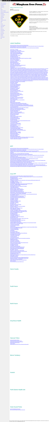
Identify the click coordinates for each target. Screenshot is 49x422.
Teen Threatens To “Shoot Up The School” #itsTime (16, 97)
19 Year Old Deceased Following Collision (15, 209)
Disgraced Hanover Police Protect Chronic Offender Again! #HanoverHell (19, 344)
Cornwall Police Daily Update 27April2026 (15, 55)
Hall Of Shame (2, 5)
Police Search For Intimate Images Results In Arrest (16, 91)
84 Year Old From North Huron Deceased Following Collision (17, 197)
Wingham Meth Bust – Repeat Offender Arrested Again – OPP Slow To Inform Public (20, 192)
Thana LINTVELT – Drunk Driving (14, 215)
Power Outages (2, 17)
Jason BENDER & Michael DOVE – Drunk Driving (16, 178)
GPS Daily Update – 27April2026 (14, 49)
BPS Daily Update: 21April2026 (14, 135)
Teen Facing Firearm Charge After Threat (15, 84)
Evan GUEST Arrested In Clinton (14, 244)
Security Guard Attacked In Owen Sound (15, 90)
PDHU (1, 38)
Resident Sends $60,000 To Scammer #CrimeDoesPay (17, 248)
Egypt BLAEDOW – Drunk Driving (14, 198)
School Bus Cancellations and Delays (5, 12)
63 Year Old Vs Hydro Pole (13, 236)
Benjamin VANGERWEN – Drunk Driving (15, 208)
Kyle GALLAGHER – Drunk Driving (14, 255)
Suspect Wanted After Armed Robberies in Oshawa (16, 127)
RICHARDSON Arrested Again (14, 239)
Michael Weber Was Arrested (13, 177)
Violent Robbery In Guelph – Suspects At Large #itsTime (17, 51)
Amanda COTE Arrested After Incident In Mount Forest (17, 191)
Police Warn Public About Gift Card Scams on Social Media (17, 81)
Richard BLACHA (12, 230)
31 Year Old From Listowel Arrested (14, 224)
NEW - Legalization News (3, 4)
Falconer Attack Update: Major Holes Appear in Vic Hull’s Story (18, 157)
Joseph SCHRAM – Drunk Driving (14, 187)
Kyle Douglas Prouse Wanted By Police (15, 110)
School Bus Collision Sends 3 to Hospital (15, 185)
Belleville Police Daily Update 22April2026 (15, 102)
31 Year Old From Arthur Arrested (14, 229)
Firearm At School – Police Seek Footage (15, 123)
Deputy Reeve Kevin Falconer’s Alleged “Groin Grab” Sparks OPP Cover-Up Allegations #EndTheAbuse (23, 166)
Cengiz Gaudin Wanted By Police (14, 106)
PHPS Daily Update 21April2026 (14, 133)
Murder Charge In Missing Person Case (15, 87)
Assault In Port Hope (12, 115)
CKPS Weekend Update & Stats (14, 56)
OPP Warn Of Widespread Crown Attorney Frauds (16, 190)
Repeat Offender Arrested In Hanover (15, 95)
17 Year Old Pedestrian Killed (13, 122)
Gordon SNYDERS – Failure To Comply (15, 234)
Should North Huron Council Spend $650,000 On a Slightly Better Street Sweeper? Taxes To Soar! (22, 161)
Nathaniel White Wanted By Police (14, 62)
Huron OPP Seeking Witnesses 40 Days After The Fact (17, 196)
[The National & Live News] (10, 0)
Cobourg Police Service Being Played (14, 134)
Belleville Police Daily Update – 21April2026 (15, 132)
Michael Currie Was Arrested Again (14, 113)
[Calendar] (6, 0)
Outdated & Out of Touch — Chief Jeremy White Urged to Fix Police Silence (19, 153)
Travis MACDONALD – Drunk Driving (14, 182)
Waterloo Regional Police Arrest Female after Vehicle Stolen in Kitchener (19, 107)
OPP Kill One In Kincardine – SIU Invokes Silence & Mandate (17, 206)
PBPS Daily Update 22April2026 (14, 89)
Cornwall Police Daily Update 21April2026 (15, 128)
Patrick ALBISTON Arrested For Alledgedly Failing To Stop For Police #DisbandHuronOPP (21, 183)
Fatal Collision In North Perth (13, 213)
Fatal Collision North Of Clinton (14, 217)
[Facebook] (4, 0)
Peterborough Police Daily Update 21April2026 (16, 116)
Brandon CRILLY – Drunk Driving (14, 205)
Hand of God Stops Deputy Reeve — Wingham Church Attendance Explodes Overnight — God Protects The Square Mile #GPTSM (26, 176)
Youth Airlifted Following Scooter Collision (15, 52)
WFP (1, 8)
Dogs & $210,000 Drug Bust (13, 119)
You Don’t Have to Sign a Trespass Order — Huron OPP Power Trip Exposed (19, 159)
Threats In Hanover (12, 343)
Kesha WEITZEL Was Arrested (14, 256)
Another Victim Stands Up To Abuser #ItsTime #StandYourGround (18, 251)
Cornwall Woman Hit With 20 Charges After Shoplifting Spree (17, 67)
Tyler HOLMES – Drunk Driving (14, 200)
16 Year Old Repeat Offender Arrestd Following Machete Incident (18, 103)
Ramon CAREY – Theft (13, 203)
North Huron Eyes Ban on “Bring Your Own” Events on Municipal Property (19, 45)
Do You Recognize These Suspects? (14, 225)
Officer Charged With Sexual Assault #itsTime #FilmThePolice (18, 130)
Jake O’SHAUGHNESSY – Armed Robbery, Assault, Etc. (17, 216)
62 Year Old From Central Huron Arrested (15, 243)
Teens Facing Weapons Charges (14, 117)
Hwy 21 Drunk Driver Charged (13, 231)
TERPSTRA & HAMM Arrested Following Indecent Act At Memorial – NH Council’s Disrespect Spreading (23, 222)
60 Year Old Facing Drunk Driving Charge (15, 57)
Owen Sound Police (3, 30)
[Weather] (8, 0)
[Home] (1, 0)
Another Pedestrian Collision (13, 54)
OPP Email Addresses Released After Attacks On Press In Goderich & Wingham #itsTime (21, 154)
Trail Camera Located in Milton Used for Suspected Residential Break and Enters (20, 120)
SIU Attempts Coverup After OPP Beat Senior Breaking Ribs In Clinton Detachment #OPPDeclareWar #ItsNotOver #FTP (25, 180)
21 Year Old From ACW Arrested (14, 228)
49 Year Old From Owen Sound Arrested (15, 241)
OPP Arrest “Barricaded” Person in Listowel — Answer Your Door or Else (19, 218)
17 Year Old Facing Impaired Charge (14, 235)
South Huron (2, 34)
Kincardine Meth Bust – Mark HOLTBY (15, 232)
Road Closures (2, 13)
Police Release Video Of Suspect (14, 114)
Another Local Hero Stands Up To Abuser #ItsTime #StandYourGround (19, 242)
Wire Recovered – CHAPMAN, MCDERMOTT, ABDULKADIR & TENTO (18, 184)
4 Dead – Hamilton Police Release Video (15, 63)
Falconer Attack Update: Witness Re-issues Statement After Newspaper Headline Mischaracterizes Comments (24, 158)
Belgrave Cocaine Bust (13, 260)
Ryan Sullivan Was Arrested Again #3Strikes (15, 204)
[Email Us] (3, 0)
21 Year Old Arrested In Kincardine (14, 237)
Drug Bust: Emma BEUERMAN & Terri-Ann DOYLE (16, 212)
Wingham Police (2, 26)
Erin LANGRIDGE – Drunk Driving (14, 245)
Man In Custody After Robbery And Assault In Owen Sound (17, 409)
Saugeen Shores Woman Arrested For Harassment (16, 94)
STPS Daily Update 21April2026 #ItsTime (15, 136)
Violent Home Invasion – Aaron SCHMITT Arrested (16, 223)
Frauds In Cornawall (12, 100)
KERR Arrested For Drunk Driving (14, 179)
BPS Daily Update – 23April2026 (14, 82)
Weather (1, 21)
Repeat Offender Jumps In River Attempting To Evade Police (17, 109)
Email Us (1, 9)
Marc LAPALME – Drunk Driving (14, 249)
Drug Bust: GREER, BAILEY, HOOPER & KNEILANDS (16, 129)
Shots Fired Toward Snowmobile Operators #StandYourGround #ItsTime (19, 257)
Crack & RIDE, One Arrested (13, 83)
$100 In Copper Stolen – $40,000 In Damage (15, 50)
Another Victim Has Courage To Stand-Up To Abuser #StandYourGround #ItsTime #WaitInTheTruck (22, 254)
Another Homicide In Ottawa (13, 61)
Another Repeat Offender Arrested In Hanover (16, 93)
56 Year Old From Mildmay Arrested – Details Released (17, 189)
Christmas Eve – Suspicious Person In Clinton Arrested (17, 250)
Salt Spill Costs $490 (12, 226)
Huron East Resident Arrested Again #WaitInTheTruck (17, 261)
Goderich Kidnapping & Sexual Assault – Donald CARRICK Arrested (18, 211)
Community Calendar (3, 25)
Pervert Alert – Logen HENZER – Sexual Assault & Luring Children (18, 210)
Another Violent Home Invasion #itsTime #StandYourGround (17, 65)
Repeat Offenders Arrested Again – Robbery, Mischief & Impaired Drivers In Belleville (20, 58)
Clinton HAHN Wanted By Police (14, 126)
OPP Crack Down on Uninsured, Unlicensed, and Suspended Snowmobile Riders (20, 238)
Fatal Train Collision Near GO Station (14, 121)
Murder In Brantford (12, 101)
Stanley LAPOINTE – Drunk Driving (14, 202)
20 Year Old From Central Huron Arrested (15, 252)
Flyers (1, 22)
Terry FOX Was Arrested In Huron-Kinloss (15, 219)
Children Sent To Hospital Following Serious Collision (16, 108)
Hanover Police (2, 29)
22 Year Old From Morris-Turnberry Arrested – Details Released (18, 193)
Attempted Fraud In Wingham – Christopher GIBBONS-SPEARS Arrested (19, 258)
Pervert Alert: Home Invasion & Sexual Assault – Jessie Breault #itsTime (19, 104)
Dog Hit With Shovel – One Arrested (14, 88)
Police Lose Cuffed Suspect (13, 96)
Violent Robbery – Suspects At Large (14, 64)
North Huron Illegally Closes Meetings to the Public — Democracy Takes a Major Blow (21, 162)
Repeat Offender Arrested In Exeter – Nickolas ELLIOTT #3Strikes (18, 186)
